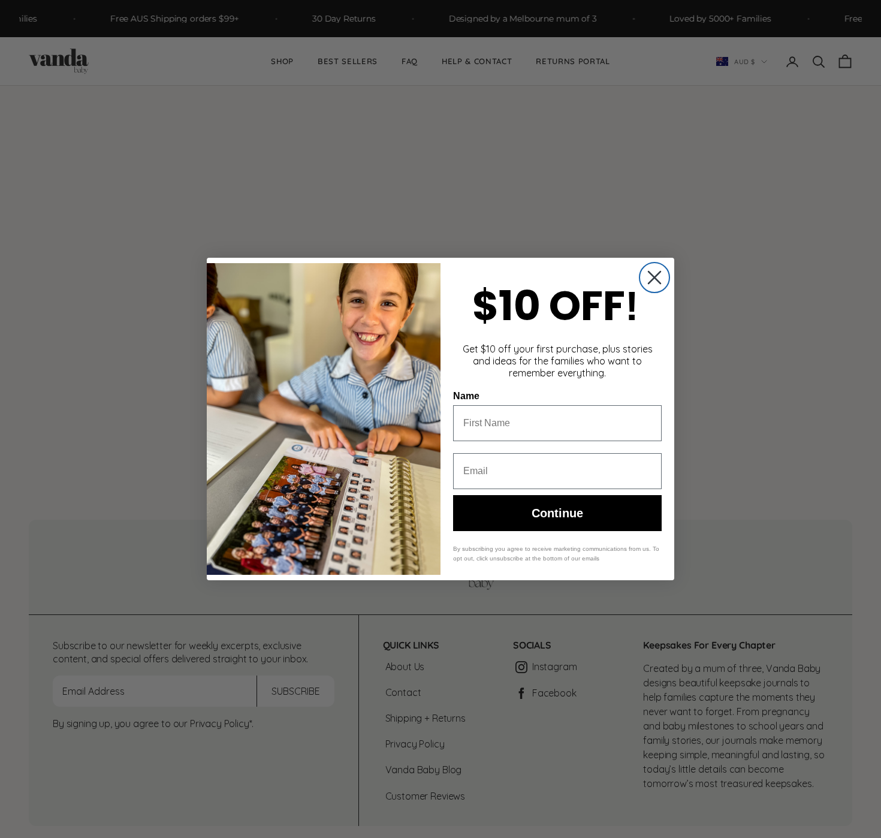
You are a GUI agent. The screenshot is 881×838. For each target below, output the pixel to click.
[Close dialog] (654, 278)
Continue (557, 513)
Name (466, 396)
